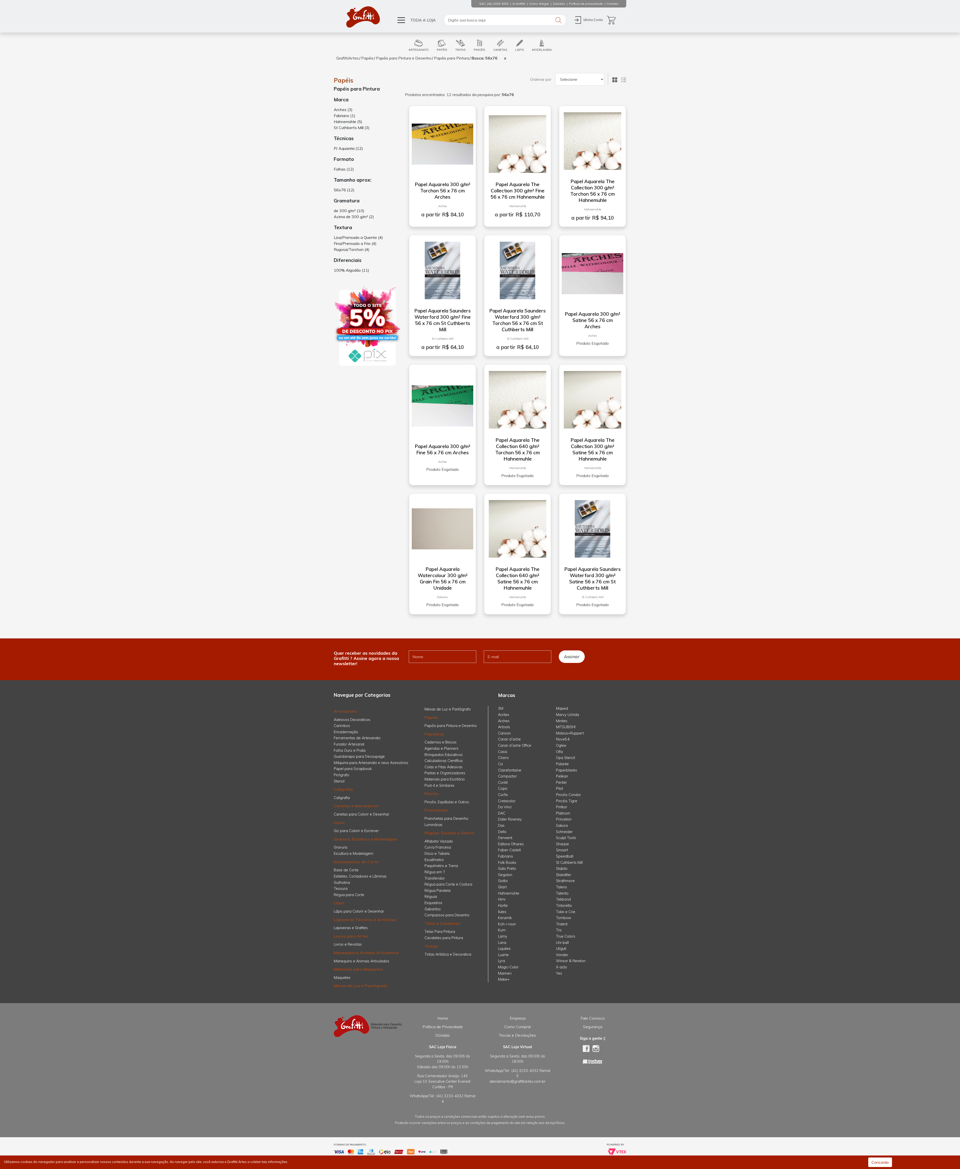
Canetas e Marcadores (356, 805)
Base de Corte (346, 870)
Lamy (502, 936)
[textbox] (505, 20)
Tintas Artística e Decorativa (447, 954)
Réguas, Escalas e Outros (449, 832)
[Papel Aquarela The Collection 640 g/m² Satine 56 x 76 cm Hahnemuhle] (517, 527)
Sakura (562, 825)
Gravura (340, 847)
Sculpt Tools (566, 838)
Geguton (505, 875)
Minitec (562, 721)
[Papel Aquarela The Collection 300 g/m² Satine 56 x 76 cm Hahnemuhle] (592, 398)
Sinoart (562, 850)
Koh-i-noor (507, 924)
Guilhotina (342, 882)
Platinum (563, 813)
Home (442, 1018)
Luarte (503, 955)
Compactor (507, 776)
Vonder (562, 955)
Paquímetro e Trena (441, 866)
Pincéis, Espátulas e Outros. (447, 802)
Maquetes (342, 977)
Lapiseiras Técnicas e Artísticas (365, 919)
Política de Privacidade (442, 1026)
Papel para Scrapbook (353, 768)
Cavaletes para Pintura (443, 938)
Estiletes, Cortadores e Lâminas (360, 876)
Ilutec (502, 912)
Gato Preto (507, 868)
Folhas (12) (344, 169)
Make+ (504, 979)
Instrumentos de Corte (356, 861)
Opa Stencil (565, 757)
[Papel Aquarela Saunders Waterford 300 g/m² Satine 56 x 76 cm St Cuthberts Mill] (592, 527)
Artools (504, 727)
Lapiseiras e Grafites (351, 928)
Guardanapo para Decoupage (359, 756)
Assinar (572, 656)
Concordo (880, 1162)
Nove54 (563, 739)
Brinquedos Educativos (443, 754)
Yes (559, 973)
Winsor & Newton (571, 961)
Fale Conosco (592, 1018)
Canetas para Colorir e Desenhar (361, 814)
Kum (502, 930)
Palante (562, 764)
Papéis (367, 58)
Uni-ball (562, 942)
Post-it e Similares (439, 785)
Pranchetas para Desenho (446, 818)
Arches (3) (343, 109)
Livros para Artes (351, 936)
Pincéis (431, 793)
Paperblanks (566, 770)
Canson (504, 733)
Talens (561, 887)
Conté (503, 782)
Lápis (339, 902)
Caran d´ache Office (514, 745)
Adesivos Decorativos (352, 719)
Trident (562, 924)
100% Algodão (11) (351, 270)
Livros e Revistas (348, 944)
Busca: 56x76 (485, 58)
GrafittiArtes (347, 58)
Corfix (503, 795)
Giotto (503, 881)
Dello (502, 832)
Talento (562, 893)
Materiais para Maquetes (358, 969)
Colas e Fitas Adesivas (443, 767)
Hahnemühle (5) (348, 121)
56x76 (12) (344, 189)
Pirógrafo (341, 775)
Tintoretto (564, 905)
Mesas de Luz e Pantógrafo (361, 985)
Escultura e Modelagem (353, 853)
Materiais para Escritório (444, 779)
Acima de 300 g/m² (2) (354, 216)
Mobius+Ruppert (570, 733)
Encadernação (346, 732)
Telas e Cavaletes (442, 923)
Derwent (505, 838)
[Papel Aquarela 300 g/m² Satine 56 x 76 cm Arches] (592, 271)
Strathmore (565, 881)
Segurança (592, 1026)
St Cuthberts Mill (443, 338)
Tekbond (563, 899)
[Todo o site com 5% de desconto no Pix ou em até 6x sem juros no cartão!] (367, 326)
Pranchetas (436, 810)
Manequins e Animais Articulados (366, 952)
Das (501, 825)
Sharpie (562, 844)
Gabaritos (432, 909)
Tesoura (341, 888)
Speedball (564, 856)
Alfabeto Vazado (438, 841)
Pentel (561, 782)
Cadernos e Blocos (440, 742)
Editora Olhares (511, 844)
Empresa (518, 1018)
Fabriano (442, 597)
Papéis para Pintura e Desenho (404, 58)
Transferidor (434, 878)
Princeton (564, 819)
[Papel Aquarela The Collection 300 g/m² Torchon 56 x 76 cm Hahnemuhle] (592, 139)
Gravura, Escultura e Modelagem (365, 839)
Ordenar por (540, 79)
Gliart (502, 887)
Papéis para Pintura (451, 58)
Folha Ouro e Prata (350, 750)
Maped (562, 708)
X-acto (561, 967)
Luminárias (433, 825)
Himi (501, 899)
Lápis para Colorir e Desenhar (359, 911)
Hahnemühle (517, 206)
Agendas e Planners (441, 748)
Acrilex (503, 714)
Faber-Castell (509, 850)
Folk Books (507, 862)
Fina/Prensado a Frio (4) (355, 243)
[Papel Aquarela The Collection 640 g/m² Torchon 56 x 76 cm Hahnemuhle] (517, 398)
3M (500, 708)
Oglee (561, 745)
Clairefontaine (509, 770)
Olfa (559, 751)
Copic (503, 788)
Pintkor (561, 807)
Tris (559, 930)
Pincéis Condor (568, 795)
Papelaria (434, 733)
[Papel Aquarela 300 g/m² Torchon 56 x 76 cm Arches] (442, 142)
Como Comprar (517, 1026)
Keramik (505, 918)
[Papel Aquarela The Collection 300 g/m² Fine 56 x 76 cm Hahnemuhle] (517, 142)
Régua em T (434, 872)
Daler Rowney (510, 819)
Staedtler (563, 875)
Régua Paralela (437, 890)
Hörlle (503, 905)
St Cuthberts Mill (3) (352, 127)
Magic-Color (508, 967)
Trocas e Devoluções (517, 1035)
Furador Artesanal (349, 744)
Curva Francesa (437, 847)
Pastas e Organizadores (444, 773)
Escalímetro (434, 860)
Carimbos (342, 725)
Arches (442, 206)
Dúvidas (442, 1035)
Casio (503, 751)
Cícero (503, 757)
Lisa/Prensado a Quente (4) (358, 237)
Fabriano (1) (344, 115)
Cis (500, 764)
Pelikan (562, 776)
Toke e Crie (565, 912)
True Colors (565, 936)
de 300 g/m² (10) (349, 210)
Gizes (339, 822)
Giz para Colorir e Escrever (356, 831)
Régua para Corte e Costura (448, 884)
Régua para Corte (349, 895)
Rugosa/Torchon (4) (352, 249)
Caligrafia (343, 789)
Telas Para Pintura (439, 931)
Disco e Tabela (437, 853)
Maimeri (505, 973)
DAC (502, 813)
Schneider (564, 832)
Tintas (431, 946)
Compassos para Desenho (447, 915)
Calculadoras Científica (443, 760)
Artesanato (345, 711)
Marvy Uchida (567, 714)
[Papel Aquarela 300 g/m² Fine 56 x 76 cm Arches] (442, 404)
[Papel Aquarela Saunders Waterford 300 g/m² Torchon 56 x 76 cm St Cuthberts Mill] (517, 268)
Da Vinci (505, 807)
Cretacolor (507, 801)
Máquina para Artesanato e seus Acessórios (371, 762)
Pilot (559, 788)
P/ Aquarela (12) (348, 148)
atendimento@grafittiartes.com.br (518, 1081)
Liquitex (504, 948)
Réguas (430, 896)
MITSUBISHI (566, 727)
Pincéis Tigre (566, 801)
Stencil (339, 781)
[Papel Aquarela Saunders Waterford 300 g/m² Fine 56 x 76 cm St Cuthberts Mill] (442, 268)
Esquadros (433, 903)
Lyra (501, 961)
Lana (502, 942)
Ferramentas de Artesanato (357, 738)
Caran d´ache (509, 739)
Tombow (563, 918)
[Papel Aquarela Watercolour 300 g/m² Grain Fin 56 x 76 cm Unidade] (442, 527)
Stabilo (562, 868)
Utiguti (561, 948)
